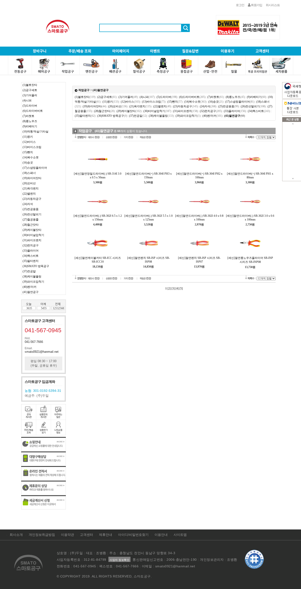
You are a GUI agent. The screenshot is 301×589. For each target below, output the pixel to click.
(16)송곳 (28, 162)
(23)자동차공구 (32, 198)
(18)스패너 (29, 173)
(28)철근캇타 (31, 224)
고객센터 (86, 535)
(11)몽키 (28, 136)
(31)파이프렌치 (32, 240)
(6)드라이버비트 (33, 110)
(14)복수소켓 (31, 157)
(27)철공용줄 (31, 219)
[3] (173, 288)
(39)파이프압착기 (33, 281)
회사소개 (16, 535)
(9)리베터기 (30, 126)
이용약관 (67, 535)
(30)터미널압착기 (33, 235)
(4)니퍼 (27, 100)
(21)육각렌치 (31, 188)
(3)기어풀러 (30, 95)
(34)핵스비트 (31, 255)
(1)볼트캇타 (30, 85)
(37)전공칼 (29, 271)
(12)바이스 (29, 142)
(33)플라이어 (31, 250)
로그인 (240, 5)
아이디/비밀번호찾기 (133, 535)
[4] (177, 288)
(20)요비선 (29, 183)
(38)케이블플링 (32, 276)
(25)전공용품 (31, 209)
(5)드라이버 (30, 105)
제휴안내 (105, 535)
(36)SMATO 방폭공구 (36, 266)
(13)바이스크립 (32, 147)
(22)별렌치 (29, 193)
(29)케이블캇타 (32, 230)
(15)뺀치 (28, 152)
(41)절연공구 (31, 292)
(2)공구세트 (30, 90)
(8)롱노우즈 (30, 121)
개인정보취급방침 (42, 535)
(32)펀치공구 (31, 245)
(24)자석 (28, 204)
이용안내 (161, 535)
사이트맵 (180, 535)
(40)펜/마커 (29, 286)
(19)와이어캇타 (32, 178)
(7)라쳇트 (28, 116)
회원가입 (256, 5)
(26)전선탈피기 (32, 214)
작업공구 (84, 90)
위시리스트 (273, 5)
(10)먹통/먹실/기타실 (35, 131)
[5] (181, 288)
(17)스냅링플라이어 (35, 167)
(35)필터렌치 (31, 261)
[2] (169, 288)
